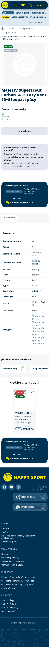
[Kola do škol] (30, 497)
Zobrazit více (34, 22)
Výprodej (36, 340)
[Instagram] (18, 487)
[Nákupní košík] (30, 5)
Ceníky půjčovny (8, 588)
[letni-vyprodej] (24, 176)
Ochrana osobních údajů (12, 565)
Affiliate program (8, 541)
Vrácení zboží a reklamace (12, 561)
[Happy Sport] (5, 5)
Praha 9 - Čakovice (9, 604)
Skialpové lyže (8, 32)
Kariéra (4, 532)
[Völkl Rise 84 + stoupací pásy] (24, 411)
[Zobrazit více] (24, 13)
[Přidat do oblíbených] (32, 392)
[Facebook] (4, 487)
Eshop (12, 28)
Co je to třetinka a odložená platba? (18, 166)
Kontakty (5, 528)
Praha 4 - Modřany (9, 607)
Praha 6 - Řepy (7, 600)
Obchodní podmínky (10, 557)
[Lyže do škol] (30, 507)
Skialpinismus (26, 28)
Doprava (5, 554)
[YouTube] (11, 487)
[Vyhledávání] (15, 5)
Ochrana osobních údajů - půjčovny (17, 584)
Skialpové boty (10, 368)
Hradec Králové (8, 611)
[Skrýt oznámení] (46, 22)
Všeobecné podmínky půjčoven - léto (17, 580)
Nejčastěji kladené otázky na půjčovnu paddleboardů (18, 536)
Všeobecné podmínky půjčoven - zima (18, 577)
